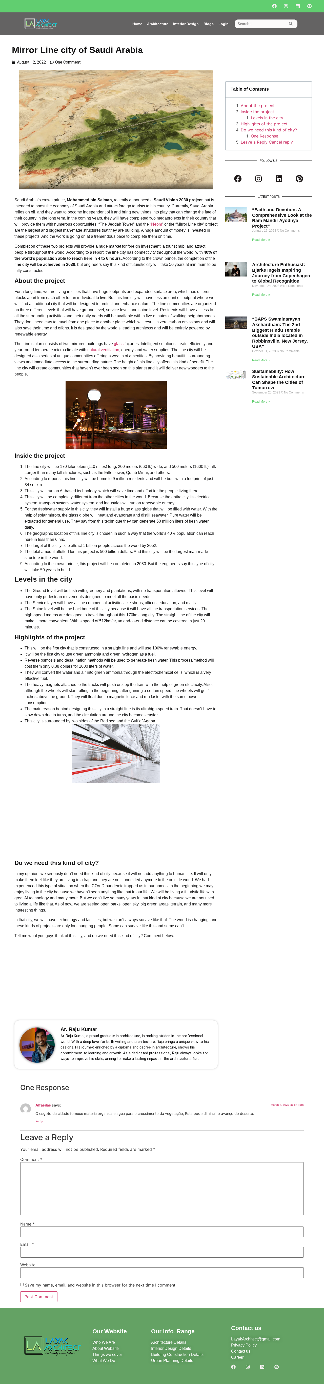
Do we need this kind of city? (269, 129)
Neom (156, 224)
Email (27, 1244)
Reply (39, 1121)
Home (137, 24)
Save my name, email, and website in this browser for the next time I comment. (100, 1285)
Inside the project (257, 111)
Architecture (157, 24)
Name (27, 1224)
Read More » (261, 240)
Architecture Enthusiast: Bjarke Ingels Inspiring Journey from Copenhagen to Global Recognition (281, 273)
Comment (31, 1159)
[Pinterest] (309, 6)
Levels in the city (267, 117)
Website (27, 1265)
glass (119, 344)
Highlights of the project (264, 123)
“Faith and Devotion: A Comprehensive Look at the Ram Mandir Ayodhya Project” (282, 218)
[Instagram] (286, 6)
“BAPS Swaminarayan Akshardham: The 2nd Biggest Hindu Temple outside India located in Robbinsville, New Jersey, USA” (280, 333)
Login (223, 24)
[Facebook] (274, 6)
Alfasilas (43, 1105)
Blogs (209, 24)
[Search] (290, 23)
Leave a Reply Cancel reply (267, 142)
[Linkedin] (297, 6)
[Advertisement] (116, 820)
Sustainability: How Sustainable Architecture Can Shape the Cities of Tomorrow (279, 379)
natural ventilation (103, 350)
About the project (258, 105)
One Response (264, 136)
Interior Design (186, 24)
